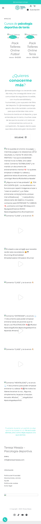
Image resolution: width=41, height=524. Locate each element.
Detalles (12, 38)
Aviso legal (8, 486)
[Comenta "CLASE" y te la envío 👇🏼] (20, 230)
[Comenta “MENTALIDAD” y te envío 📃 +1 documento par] (20, 397)
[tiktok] (18, 515)
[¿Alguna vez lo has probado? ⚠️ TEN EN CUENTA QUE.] (20, 197)
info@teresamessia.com (14, 460)
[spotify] (26, 515)
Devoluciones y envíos (12, 478)
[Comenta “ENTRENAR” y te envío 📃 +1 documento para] (20, 331)
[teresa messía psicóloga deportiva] (20, 5)
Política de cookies (11, 483)
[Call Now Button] (5, 519)
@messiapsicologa (20, 2)
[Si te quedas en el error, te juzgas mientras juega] (20, 164)
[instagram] (14, 515)
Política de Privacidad (12, 475)
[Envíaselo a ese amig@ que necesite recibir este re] (20, 264)
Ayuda (6, 481)
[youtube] (22, 515)
